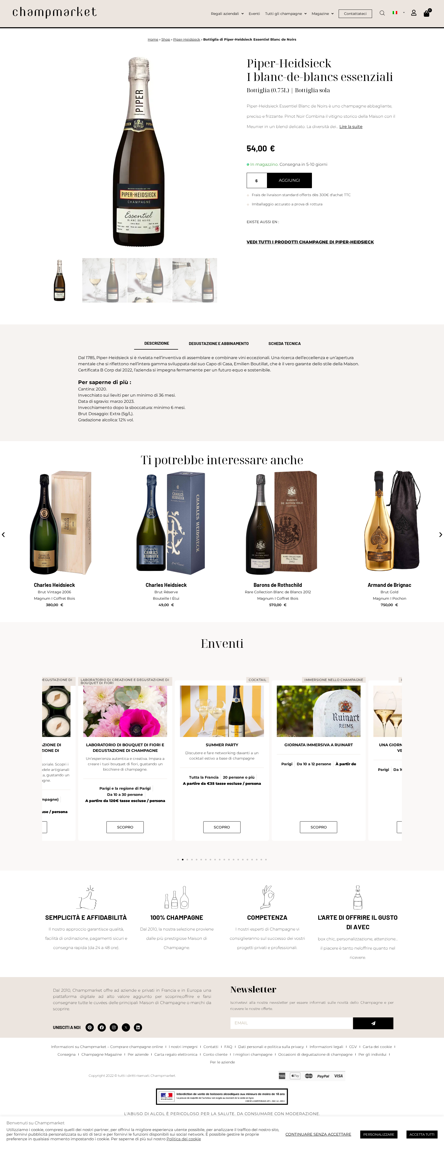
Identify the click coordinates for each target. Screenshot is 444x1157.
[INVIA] (373, 1023)
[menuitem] (398, 12)
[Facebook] (102, 1027)
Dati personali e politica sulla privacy (271, 1046)
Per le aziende (222, 1062)
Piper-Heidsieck (186, 39)
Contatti (210, 1046)
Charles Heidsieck (54, 585)
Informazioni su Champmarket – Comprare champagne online (107, 1046)
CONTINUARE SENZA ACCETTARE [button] (318, 1134)
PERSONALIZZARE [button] (378, 1134)
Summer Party (125, 744)
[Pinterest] (90, 1027)
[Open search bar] (382, 11)
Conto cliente (215, 1054)
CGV (353, 1046)
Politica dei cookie (183, 1139)
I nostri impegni (183, 1046)
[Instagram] (114, 1027)
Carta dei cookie (377, 1046)
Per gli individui (372, 1054)
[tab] (156, 343)
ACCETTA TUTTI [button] (422, 1134)
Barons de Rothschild (166, 585)
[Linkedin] (138, 1027)
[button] (3, 535)
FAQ (228, 1046)
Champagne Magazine (101, 1054)
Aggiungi (289, 180)
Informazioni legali (326, 1046)
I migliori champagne (252, 1054)
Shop (165, 39)
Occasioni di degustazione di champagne (315, 1054)
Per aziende (138, 1054)
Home (153, 39)
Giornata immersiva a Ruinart (222, 744)
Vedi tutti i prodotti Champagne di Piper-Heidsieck (310, 242)
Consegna (67, 1054)
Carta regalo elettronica (175, 1054)
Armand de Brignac (278, 585)
